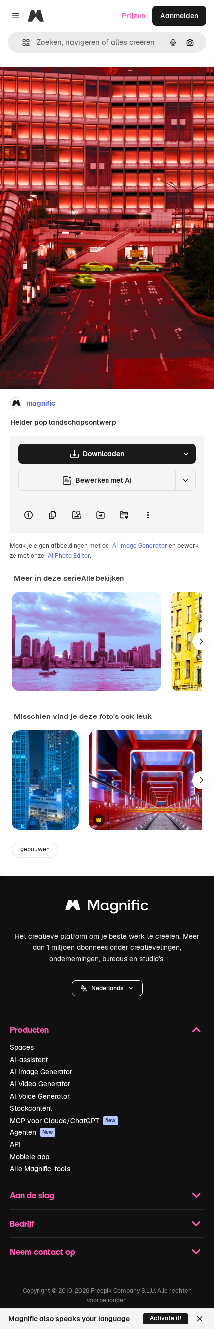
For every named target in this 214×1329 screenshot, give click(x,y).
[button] (107, 988)
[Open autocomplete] (22, 42)
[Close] (200, 1319)
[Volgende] (201, 641)
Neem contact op (42, 1251)
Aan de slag (32, 1195)
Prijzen (133, 15)
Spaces (22, 1047)
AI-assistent (29, 1059)
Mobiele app (29, 1156)
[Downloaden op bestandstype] (186, 454)
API (15, 1144)
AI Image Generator (139, 546)
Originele (65, 85)
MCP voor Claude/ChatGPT (63, 1120)
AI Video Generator (40, 1083)
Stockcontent (31, 1108)
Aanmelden (179, 15)
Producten (29, 1029)
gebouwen (35, 849)
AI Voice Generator (40, 1096)
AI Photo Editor (69, 556)
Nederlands (107, 988)
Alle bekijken (102, 578)
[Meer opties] (148, 515)
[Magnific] (107, 907)
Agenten (31, 1132)
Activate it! (165, 1318)
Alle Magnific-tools (40, 1168)
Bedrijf (22, 1223)
